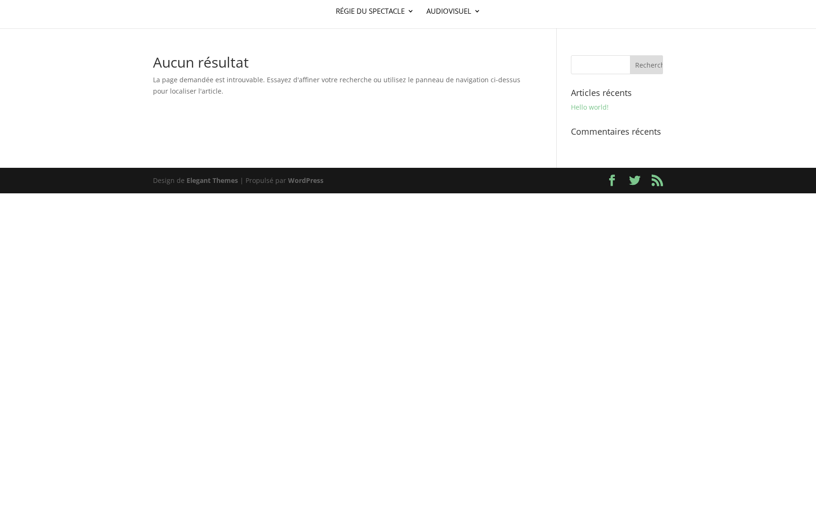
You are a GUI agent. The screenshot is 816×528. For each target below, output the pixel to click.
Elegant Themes (212, 180)
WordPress (305, 180)
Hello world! (590, 107)
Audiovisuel (448, 12)
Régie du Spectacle (370, 12)
